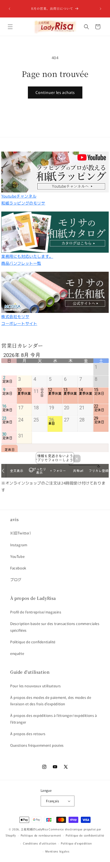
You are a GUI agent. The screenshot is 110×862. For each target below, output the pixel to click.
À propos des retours (28, 733)
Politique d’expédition (76, 843)
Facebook (18, 567)
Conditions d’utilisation (39, 843)
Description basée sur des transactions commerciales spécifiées (55, 626)
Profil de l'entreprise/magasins (35, 611)
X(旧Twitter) (20, 532)
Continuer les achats (55, 92)
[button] (10, 26)
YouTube (17, 556)
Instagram (18, 544)
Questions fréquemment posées (37, 745)
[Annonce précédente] (9, 8)
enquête (17, 653)
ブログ (15, 579)
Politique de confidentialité (33, 641)
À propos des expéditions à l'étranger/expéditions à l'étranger (53, 718)
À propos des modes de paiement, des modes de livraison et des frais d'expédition (50, 700)
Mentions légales (57, 851)
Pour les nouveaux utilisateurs (35, 685)
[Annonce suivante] (100, 8)
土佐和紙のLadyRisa (34, 829)
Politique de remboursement (41, 835)
